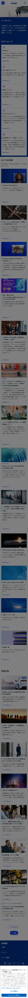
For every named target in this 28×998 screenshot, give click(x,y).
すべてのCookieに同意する (14, 995)
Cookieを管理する (14, 991)
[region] (14, 982)
